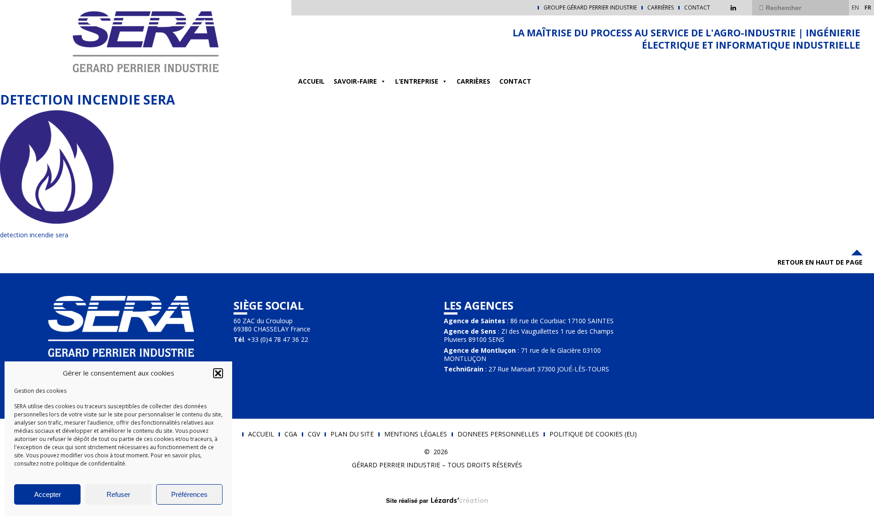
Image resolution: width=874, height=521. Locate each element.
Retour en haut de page (820, 262)
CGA (291, 434)
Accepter (47, 494)
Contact (697, 7)
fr (867, 7)
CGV (314, 434)
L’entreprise (416, 81)
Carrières (660, 7)
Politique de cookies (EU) (593, 434)
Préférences (189, 494)
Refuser (118, 494)
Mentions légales (415, 434)
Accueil (311, 81)
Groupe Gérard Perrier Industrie (590, 7)
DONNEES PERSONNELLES (498, 434)
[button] (218, 373)
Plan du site (352, 434)
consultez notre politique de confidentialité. (70, 463)
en (855, 7)
